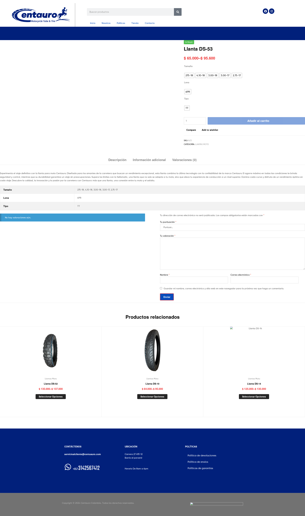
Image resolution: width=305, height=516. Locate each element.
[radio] (189, 75)
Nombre (165, 274)
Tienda (135, 23)
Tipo (186, 98)
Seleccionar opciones (51, 396)
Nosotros (106, 23)
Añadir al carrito (258, 121)
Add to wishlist (210, 129)
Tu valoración (167, 235)
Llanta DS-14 (254, 383)
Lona (186, 82)
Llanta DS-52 (51, 383)
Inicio (92, 23)
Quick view (58, 353)
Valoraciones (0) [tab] (184, 159)
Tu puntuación (168, 222)
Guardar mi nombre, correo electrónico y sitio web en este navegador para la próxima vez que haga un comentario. (224, 288)
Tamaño (188, 66)
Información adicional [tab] (149, 159)
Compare (191, 129)
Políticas (121, 23)
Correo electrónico (240, 274)
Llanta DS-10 (152, 383)
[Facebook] (265, 11)
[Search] (178, 12)
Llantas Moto (202, 144)
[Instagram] (271, 11)
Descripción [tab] (117, 159)
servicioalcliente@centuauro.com (82, 454)
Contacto (150, 23)
